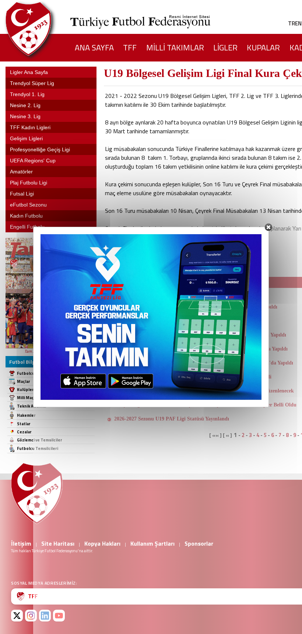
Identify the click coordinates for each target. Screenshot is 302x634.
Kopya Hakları (102, 543)
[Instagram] (31, 615)
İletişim (21, 543)
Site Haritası (57, 543)
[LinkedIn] (45, 615)
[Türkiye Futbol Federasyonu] (41, 29)
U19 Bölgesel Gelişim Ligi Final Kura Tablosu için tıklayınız (175, 254)
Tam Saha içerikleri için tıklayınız (51, 351)
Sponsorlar (199, 543)
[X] (17, 615)
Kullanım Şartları (152, 543)
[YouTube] (59, 615)
